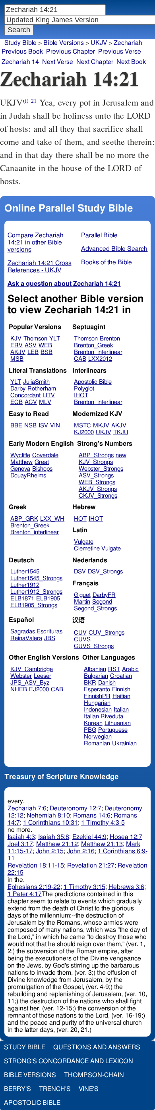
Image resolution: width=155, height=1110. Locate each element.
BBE (16, 426)
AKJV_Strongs (98, 489)
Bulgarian (96, 676)
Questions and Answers (96, 1047)
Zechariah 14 (20, 62)
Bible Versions (63, 43)
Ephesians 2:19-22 (34, 887)
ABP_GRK (24, 519)
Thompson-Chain (94, 1075)
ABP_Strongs (96, 455)
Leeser (42, 676)
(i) (26, 100)
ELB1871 (22, 599)
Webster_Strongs (101, 469)
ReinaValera (26, 638)
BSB (46, 352)
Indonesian (98, 710)
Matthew (21, 462)
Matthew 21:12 (57, 844)
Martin (82, 602)
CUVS (82, 640)
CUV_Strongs (106, 633)
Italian (121, 710)
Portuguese (113, 730)
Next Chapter (94, 62)
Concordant (25, 395)
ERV (16, 345)
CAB (80, 359)
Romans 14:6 (91, 815)
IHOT (81, 395)
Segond (102, 602)
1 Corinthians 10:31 (50, 823)
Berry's (17, 1089)
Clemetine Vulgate (97, 549)
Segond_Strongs (95, 609)
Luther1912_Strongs (36, 592)
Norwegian (98, 737)
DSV (80, 572)
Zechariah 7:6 (27, 808)
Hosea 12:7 (126, 837)
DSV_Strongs (105, 572)
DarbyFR (104, 595)
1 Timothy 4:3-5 (103, 823)
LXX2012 (100, 359)
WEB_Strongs (97, 482)
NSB (30, 426)
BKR (90, 683)
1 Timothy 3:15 (84, 887)
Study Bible (20, 43)
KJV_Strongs (96, 462)
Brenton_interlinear (98, 352)
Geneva (20, 469)
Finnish (121, 690)
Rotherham (41, 389)
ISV (43, 426)
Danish (107, 683)
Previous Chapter (70, 51)
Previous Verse (119, 51)
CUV (80, 633)
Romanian (97, 743)
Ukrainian (124, 743)
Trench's (55, 1089)
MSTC (82, 426)
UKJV (103, 432)
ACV (31, 402)
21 (34, 100)
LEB (33, 352)
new (121, 455)
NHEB (18, 690)
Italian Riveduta (103, 716)
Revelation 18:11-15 (36, 865)
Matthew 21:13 (102, 844)
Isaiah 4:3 (21, 837)
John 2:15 (50, 851)
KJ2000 (84, 432)
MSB (16, 359)
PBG (90, 730)
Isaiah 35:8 (53, 837)
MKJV (101, 426)
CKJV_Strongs (98, 496)
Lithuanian (118, 723)
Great (42, 462)
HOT (80, 519)
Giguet (82, 595)
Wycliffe (20, 455)
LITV (49, 395)
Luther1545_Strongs (36, 578)
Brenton (110, 339)
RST (114, 669)
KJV (15, 339)
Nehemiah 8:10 (48, 815)
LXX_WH (52, 519)
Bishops (42, 469)
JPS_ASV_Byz (29, 683)
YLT (54, 339)
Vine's (89, 1089)
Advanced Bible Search (114, 249)
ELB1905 (48, 599)
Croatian (121, 676)
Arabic (130, 669)
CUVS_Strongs (94, 646)
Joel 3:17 (20, 844)
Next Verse (57, 62)
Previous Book (22, 51)
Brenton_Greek (93, 345)
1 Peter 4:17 (25, 894)
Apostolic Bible (32, 1103)
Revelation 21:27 (90, 865)
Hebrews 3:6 (126, 887)
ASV (31, 345)
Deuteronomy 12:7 (75, 808)
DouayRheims (28, 476)
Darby (17, 389)
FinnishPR (97, 696)
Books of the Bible (106, 262)
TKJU (120, 432)
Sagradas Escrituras (36, 632)
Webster (21, 676)
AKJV (17, 352)
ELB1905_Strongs (33, 605)
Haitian (121, 696)
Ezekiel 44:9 (89, 837)
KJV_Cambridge (31, 669)
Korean (93, 723)
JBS (49, 638)
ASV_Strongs (96, 476)
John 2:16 (81, 851)
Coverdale (45, 455)
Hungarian (97, 703)
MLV (45, 402)
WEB (45, 345)
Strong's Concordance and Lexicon (68, 1061)
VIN (55, 426)
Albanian (95, 669)
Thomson (35, 339)
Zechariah (128, 43)
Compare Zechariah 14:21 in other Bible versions (36, 242)
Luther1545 (24, 572)
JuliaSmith (36, 382)
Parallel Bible (99, 235)
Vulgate (83, 542)
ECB (16, 402)
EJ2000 (39, 690)
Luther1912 (24, 585)
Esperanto (97, 690)
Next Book (131, 62)
